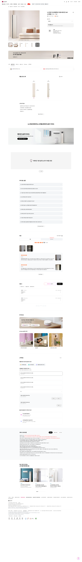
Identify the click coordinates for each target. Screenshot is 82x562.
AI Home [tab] (25, 64)
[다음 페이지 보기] (43, 306)
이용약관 (13, 497)
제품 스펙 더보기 (40, 114)
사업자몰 (79, 1)
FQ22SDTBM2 (22, 6)
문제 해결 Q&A (24, 364)
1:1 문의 (19, 502)
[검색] (64, 2)
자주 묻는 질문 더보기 (41, 226)
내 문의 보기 (22, 286)
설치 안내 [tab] (60, 432)
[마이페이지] (66, 2)
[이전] (71, 58)
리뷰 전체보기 (40, 274)
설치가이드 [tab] (13, 64)
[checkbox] (19, 286)
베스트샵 (22, 4)
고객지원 (11, 4)
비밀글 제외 (27, 286)
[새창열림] (33, 4)
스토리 (19, 4)
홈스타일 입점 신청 (10, 498)
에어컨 (19, 6)
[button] (41, 171)
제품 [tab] (30, 239)
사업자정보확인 (25, 510)
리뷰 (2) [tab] (17, 64)
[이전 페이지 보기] (39, 306)
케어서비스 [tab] (52, 239)
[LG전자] (4, 2)
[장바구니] (68, 2)
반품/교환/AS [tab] (55, 432)
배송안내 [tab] (50, 432)
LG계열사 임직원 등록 (49, 497)
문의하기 (60, 283)
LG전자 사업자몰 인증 (63, 497)
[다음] (72, 58)
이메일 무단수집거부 (17, 497)
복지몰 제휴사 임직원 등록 (56, 497)
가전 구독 (7, 4)
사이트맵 (9, 497)
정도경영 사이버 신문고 (69, 497)
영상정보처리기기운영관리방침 (36, 497)
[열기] (30, 368)
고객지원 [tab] (29, 64)
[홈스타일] (28, 4)
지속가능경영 (75, 1)
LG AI (25, 4)
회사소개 (71, 1)
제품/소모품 (3, 4)
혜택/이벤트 (15, 4)
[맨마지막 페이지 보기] (45, 306)
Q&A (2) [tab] (21, 64)
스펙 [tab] (9, 64)
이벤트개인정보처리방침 (29, 497)
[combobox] (41, 391)
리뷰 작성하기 (59, 235)
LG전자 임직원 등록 (43, 497)
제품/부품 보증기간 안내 (41, 364)
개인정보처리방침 (23, 497)
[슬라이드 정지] (67, 58)
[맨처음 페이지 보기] (37, 306)
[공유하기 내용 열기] (73, 12)
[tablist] (41, 239)
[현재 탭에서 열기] (41, 55)
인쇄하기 (61, 76)
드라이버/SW (32, 364)
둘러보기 (27, 325)
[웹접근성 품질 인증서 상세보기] (36, 518)
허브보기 (37, 325)
